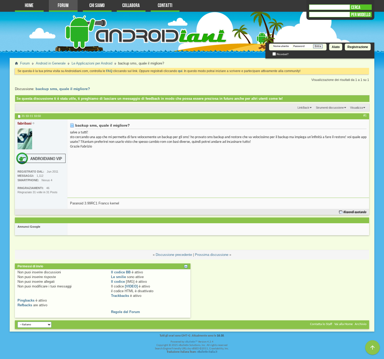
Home (29, 6)
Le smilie (118, 277)
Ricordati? (282, 54)
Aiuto (336, 47)
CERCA (355, 7)
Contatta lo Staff (321, 324)
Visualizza (356, 107)
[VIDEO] (131, 286)
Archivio (360, 324)
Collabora (131, 6)
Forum (63, 6)
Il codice (118, 282)
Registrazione (357, 47)
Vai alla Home (343, 324)
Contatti (165, 6)
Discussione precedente (174, 255)
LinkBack (303, 107)
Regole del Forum (125, 312)
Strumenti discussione (330, 107)
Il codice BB (121, 272)
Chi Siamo (97, 6)
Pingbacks (26, 300)
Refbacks (25, 305)
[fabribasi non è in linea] (25, 138)
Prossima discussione (211, 255)
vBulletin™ (191, 341)
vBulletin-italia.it (207, 352)
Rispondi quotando (355, 212)
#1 (364, 115)
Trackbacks (120, 296)
